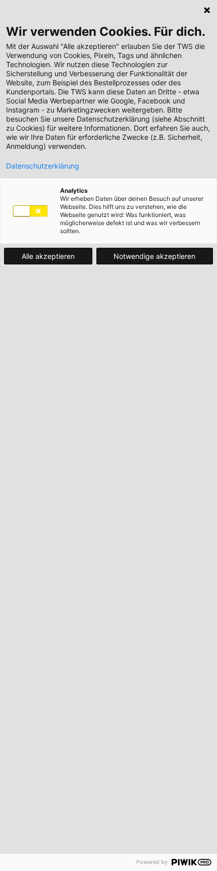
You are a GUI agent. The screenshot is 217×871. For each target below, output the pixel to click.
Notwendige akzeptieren (154, 256)
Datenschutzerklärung (42, 166)
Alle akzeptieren (48, 256)
